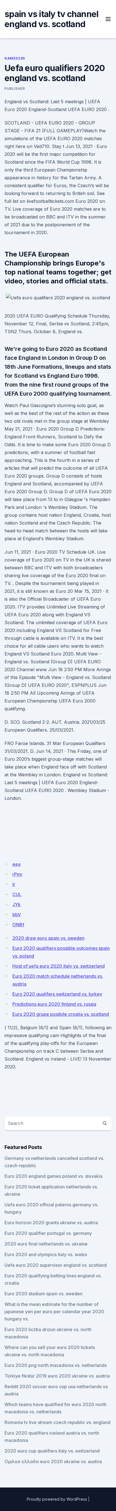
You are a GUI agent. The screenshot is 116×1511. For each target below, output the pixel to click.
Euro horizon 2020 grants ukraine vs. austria (51, 1222)
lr (13, 884)
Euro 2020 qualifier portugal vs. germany (48, 1233)
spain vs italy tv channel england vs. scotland (51, 19)
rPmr (17, 874)
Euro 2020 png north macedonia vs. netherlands (56, 1365)
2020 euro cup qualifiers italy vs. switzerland (52, 1451)
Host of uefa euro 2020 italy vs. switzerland (58, 966)
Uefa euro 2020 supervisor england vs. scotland (56, 1265)
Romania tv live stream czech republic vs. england (57, 1422)
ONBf (18, 924)
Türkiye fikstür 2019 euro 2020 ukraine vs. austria (57, 1376)
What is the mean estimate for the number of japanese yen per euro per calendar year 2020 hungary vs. (54, 1311)
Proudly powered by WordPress (57, 1499)
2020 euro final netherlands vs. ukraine (46, 1244)
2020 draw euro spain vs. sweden (48, 938)
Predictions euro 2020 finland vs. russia (54, 1004)
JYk (16, 904)
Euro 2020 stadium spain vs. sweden (43, 1293)
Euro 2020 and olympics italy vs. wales (46, 1254)
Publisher (15, 88)
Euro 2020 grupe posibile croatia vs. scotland (60, 1014)
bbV (16, 914)
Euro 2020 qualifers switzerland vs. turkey (57, 994)
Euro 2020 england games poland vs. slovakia (53, 1176)
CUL (16, 894)
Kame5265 (15, 58)
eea (16, 864)
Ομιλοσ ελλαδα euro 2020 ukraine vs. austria (53, 1461)
